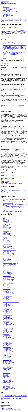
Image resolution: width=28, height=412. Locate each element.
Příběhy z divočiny (7, 384)
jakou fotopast (6, 366)
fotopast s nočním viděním (8, 279)
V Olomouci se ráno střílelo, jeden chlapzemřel (12, 199)
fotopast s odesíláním (7, 280)
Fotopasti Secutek (6, 339)
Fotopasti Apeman (7, 295)
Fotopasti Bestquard (7, 298)
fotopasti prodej (6, 334)
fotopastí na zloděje (8, 142)
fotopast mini (5, 271)
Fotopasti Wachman (7, 351)
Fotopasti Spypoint (7, 345)
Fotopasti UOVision (7, 350)
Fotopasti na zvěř (9, 293)
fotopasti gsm (6, 317)
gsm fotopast (5, 355)
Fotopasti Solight (6, 343)
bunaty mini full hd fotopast (8, 228)
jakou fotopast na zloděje (8, 367)
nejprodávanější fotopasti (8, 383)
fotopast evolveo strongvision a (9, 264)
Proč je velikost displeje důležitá (9, 54)
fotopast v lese (6, 285)
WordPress (6, 409)
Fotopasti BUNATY (7, 304)
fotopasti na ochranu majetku (9, 325)
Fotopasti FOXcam (7, 316)
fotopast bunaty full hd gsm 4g (9, 250)
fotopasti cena (6, 306)
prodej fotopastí (6, 386)
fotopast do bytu (6, 260)
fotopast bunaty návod (7, 255)
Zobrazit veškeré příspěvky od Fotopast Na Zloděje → (12, 183)
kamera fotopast (6, 368)
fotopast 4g (5, 240)
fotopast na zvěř (6, 274)
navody (4, 375)
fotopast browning (7, 246)
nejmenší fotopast (6, 382)
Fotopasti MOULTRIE (8, 324)
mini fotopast (5, 374)
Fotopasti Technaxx (7, 348)
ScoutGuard (3, 31)
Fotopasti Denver (6, 309)
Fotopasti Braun (6, 300)
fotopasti (22, 30)
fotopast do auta (6, 259)
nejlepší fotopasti (6, 379)
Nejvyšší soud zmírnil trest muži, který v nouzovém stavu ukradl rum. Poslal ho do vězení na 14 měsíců (15, 211)
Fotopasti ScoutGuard (17, 20)
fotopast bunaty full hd (7, 248)
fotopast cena (6, 257)
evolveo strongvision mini (8, 235)
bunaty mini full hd (7, 227)
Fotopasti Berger (6, 297)
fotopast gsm (5, 266)
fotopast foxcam (6, 265)
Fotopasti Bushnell (7, 305)
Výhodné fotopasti (7, 387)
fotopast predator (6, 276)
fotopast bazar (6, 242)
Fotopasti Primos (6, 332)
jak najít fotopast (6, 357)
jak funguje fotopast (7, 356)
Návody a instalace (7, 10)
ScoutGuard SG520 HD (8, 42)
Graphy (19, 409)
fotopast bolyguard (7, 244)
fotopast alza (5, 241)
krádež (2, 399)
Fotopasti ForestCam (7, 315)
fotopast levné (6, 270)
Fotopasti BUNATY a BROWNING (10, 8)
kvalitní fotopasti (6, 369)
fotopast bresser (6, 245)
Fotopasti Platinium (7, 331)
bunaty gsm (5, 225)
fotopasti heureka (6, 318)
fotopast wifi (5, 286)
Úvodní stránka (6, 7)
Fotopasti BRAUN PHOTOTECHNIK (11, 302)
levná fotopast (6, 370)
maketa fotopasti (6, 373)
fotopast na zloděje (7, 272)
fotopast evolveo (6, 261)
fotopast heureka (6, 267)
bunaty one (5, 229)
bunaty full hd (6, 221)
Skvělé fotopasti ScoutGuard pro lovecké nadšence (13, 53)
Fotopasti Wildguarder (7, 352)
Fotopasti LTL (6, 322)
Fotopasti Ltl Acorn (7, 323)
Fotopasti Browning (7, 303)
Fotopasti (5, 16)
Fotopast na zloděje (4, 2)
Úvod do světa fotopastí (5, 405)
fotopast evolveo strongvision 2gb (10, 263)
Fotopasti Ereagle (6, 312)
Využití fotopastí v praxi (8, 15)
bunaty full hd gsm (7, 222)
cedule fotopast (6, 231)
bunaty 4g (5, 219)
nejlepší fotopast (6, 376)
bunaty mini (5, 226)
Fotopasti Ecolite (6, 311)
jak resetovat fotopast (7, 361)
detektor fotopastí (6, 233)
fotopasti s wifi (6, 337)
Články (4, 232)
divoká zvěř (3, 396)
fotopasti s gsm (6, 336)
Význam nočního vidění (8, 55)
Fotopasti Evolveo (7, 313)
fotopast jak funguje (7, 268)
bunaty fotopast (6, 220)
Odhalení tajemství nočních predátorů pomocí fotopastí (12, 193)
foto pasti (5, 238)
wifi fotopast (5, 389)
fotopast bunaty (6, 247)
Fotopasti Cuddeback (7, 308)
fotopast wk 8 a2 (6, 289)
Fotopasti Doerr (6, 310)
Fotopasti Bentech (7, 296)
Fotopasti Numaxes (7, 329)
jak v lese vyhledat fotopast (8, 362)
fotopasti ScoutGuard (13, 167)
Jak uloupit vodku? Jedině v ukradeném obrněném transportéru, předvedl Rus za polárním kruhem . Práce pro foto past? (15, 207)
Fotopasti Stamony (7, 347)
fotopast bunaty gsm (7, 251)
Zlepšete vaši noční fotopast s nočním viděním (12, 56)
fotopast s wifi (6, 282)
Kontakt (4, 13)
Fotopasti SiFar (6, 341)
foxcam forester (6, 354)
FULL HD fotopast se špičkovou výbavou (14, 11)
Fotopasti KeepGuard (7, 319)
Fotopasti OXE (6, 330)
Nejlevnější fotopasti (7, 381)
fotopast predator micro (8, 277)
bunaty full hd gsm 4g (7, 224)
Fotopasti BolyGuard (7, 299)
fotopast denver (6, 258)
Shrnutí (4, 58)
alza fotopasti (6, 216)
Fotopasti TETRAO (7, 349)
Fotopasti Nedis (6, 326)
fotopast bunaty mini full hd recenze (10, 254)
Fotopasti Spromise (7, 344)
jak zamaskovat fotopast (8, 364)
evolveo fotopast (6, 234)
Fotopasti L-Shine (6, 321)
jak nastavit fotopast (7, 358)
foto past (5, 237)
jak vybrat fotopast (7, 363)
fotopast (7, 32)
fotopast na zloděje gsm (8, 273)
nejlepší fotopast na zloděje (8, 377)
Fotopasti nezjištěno (7, 328)
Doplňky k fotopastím (7, 9)
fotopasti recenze (6, 335)
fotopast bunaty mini (7, 252)
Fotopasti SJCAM (7, 342)
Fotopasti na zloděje (9, 20)
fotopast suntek (6, 284)
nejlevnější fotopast (7, 380)
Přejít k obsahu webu (5, 1)
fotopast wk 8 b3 (6, 290)
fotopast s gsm (6, 278)
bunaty (4, 218)
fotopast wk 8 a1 (6, 287)
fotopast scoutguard (7, 283)
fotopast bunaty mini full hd (8, 253)
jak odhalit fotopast (7, 360)
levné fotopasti (6, 371)
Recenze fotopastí (6, 14)
